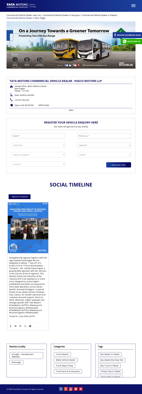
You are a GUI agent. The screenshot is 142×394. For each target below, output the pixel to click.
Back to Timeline (19, 196)
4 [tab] (75, 65)
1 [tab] (67, 65)
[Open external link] (127, 37)
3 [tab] (72, 65)
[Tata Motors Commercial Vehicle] (21, 5)
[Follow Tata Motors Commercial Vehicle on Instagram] (71, 389)
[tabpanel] (71, 45)
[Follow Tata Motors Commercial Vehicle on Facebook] (61, 389)
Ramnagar (16, 362)
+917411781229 (22, 100)
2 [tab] (69, 65)
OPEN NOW (43, 105)
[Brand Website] (81, 389)
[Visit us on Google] (66, 389)
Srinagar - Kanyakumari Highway (23, 355)
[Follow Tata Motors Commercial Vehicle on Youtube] (76, 389)
